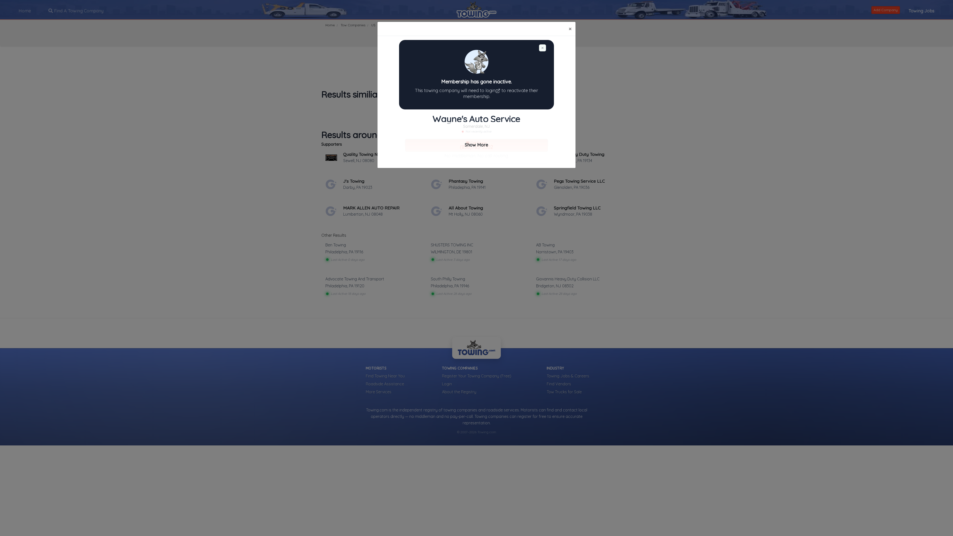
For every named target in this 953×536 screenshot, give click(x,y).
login (490, 90)
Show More (476, 145)
